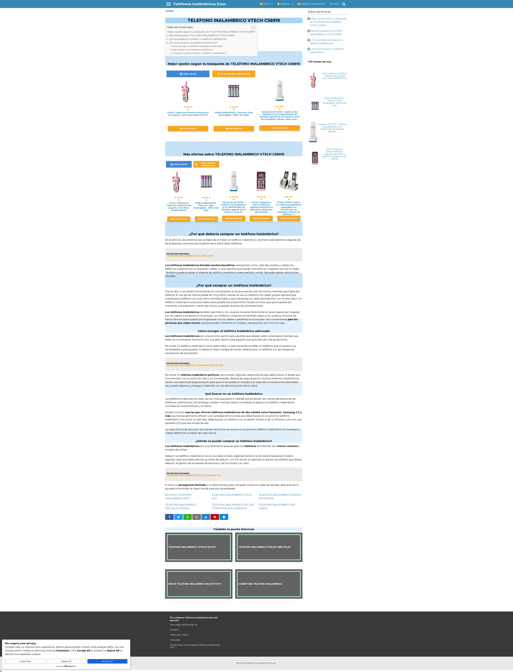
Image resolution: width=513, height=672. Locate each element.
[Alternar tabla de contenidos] (252, 27)
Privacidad (175, 640)
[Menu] (168, 4)
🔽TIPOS (264, 4)
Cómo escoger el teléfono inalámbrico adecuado (197, 46)
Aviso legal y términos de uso (183, 625)
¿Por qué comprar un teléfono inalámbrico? (193, 42)
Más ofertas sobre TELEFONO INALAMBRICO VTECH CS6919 (202, 35)
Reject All (66, 661)
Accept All (107, 661)
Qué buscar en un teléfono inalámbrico (192, 49)
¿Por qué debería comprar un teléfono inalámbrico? (198, 39)
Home (170, 11)
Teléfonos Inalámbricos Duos (199, 4)
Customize (25, 661)
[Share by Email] (196, 517)
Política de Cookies (179, 635)
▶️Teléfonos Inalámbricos (311, 4)
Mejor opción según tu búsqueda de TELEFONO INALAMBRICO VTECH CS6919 (211, 31)
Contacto (334, 4)
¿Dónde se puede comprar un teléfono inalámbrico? (199, 53)
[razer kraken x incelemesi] (256, 671)
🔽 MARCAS (283, 4)
